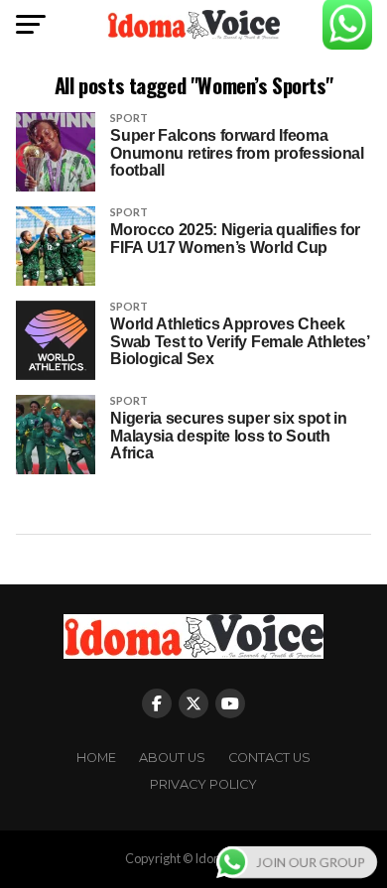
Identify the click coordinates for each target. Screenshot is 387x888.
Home (96, 757)
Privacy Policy (203, 784)
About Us (172, 757)
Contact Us (269, 757)
